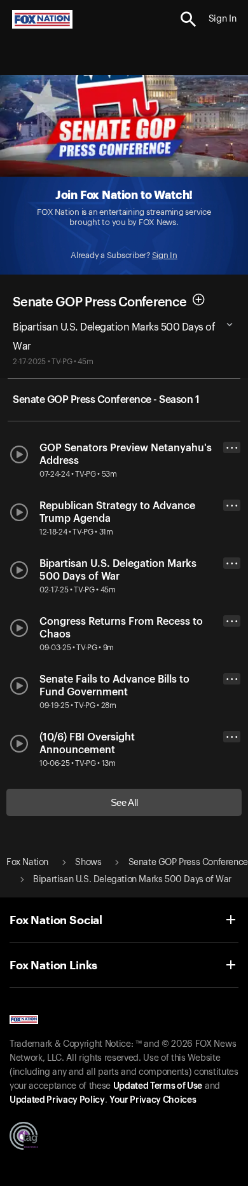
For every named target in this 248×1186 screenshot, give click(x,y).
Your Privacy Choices (152, 1100)
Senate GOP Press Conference (99, 302)
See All (124, 802)
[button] (188, 19)
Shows (88, 862)
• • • (232, 447)
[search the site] (188, 19)
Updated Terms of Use (157, 1086)
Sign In (164, 255)
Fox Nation (27, 862)
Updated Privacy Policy (57, 1100)
